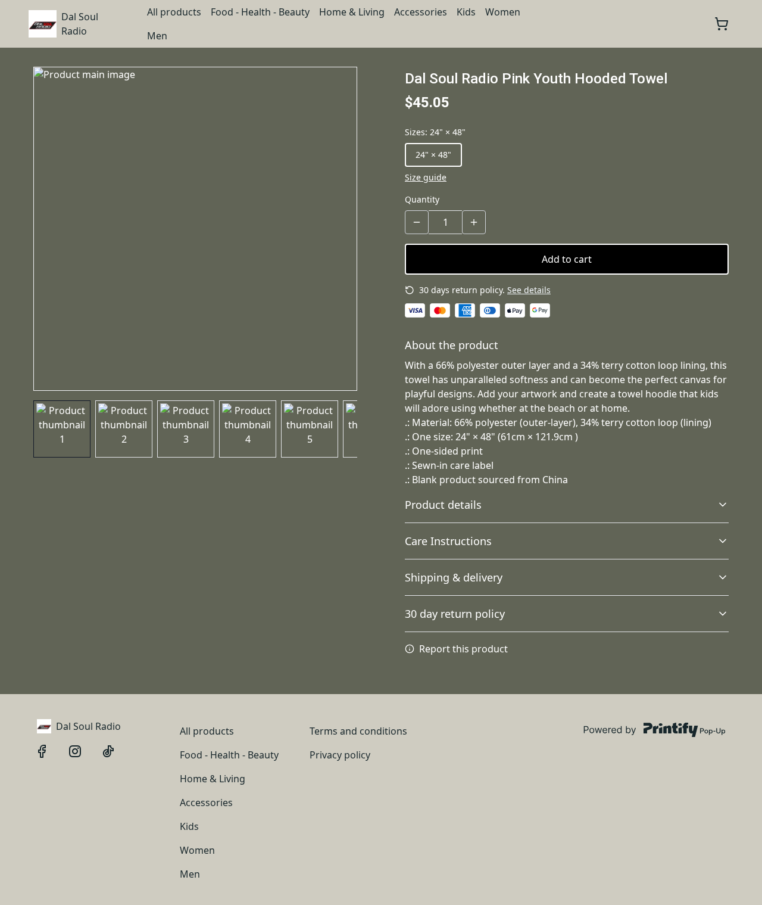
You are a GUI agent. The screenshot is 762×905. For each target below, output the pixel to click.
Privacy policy (340, 754)
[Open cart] (721, 24)
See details (529, 290)
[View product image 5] (309, 429)
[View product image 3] (185, 429)
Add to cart (567, 259)
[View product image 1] (61, 429)
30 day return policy (455, 614)
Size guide (425, 177)
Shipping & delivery (453, 577)
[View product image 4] (247, 429)
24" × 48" (433, 154)
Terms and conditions (358, 731)
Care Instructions (448, 541)
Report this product (463, 648)
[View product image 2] (123, 429)
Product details (443, 504)
